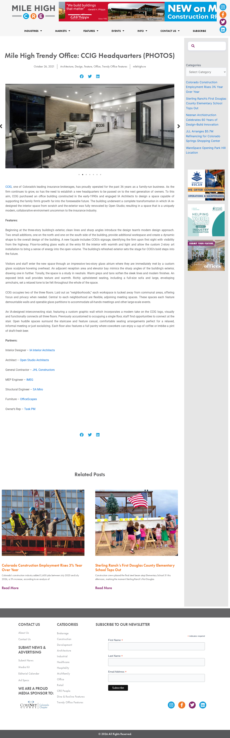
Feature (88, 66)
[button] (82, 76)
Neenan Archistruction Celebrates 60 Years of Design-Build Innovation (202, 119)
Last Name (115, 656)
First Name (115, 640)
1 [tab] (79, 174)
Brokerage (63, 633)
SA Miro (38, 389)
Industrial (62, 656)
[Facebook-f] (223, 14)
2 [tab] (82, 174)
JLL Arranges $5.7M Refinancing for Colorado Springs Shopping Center (203, 136)
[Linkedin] (223, 29)
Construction (64, 639)
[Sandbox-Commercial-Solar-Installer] (206, 184)
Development (64, 645)
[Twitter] (223, 22)
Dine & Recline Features (71, 696)
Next (179, 126)
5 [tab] (93, 174)
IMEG (29, 379)
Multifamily (63, 673)
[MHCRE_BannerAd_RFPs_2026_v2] (138, 11)
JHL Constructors (44, 370)
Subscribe (199, 31)
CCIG (8, 186)
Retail (60, 685)
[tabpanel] (90, 126)
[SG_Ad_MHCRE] (206, 220)
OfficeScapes (28, 399)
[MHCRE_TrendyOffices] (206, 255)
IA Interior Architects (42, 350)
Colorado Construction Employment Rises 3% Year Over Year (42, 567)
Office (97, 66)
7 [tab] (100, 174)
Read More (10, 588)
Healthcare (63, 662)
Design (79, 66)
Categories (193, 65)
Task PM (29, 409)
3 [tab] (86, 174)
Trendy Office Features (114, 66)
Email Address (117, 671)
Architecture (66, 66)
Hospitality (63, 668)
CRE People (63, 691)
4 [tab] (90, 174)
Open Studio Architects (34, 360)
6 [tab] (97, 174)
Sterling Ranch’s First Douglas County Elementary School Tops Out (135, 567)
